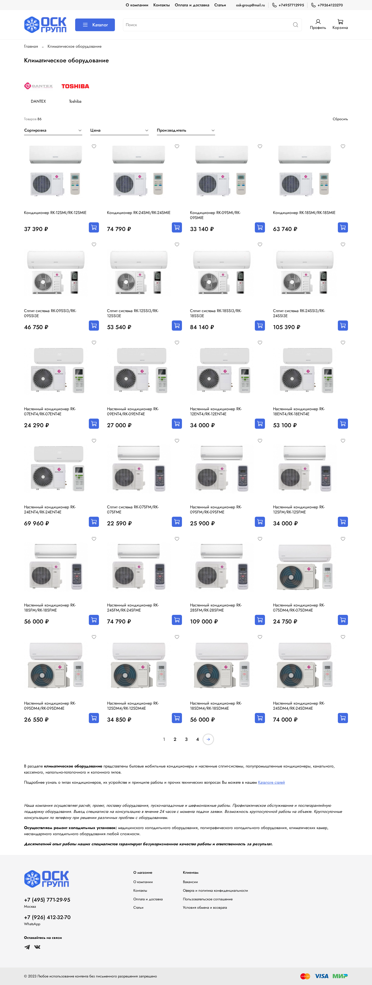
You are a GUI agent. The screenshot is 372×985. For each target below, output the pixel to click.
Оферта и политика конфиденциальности (215, 890)
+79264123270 (330, 5)
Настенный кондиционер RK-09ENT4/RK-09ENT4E (133, 411)
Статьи (220, 5)
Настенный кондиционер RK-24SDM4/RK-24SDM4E (299, 705)
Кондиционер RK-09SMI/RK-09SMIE (215, 215)
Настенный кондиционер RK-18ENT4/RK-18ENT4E (299, 411)
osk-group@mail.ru (250, 5)
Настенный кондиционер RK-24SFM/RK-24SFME (133, 607)
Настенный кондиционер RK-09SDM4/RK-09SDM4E (50, 705)
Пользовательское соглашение (208, 899)
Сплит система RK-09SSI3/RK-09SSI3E (50, 313)
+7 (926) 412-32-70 (47, 917)
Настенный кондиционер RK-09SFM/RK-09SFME (216, 509)
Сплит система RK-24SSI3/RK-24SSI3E (299, 313)
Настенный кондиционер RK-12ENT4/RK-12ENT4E (216, 411)
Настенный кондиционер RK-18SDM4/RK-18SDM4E (216, 705)
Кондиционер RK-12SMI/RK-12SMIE (55, 213)
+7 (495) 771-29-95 (47, 900)
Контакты (161, 5)
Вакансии (190, 881)
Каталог (100, 25)
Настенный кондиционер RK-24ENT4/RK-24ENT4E (50, 509)
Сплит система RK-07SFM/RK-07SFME (133, 509)
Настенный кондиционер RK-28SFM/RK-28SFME (216, 607)
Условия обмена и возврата (205, 907)
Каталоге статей (271, 782)
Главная (31, 46)
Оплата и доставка (192, 5)
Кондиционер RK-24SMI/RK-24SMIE (139, 213)
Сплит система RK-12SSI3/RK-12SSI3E (132, 313)
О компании (137, 5)
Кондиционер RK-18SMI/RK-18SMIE (304, 213)
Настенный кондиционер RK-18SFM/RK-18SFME (50, 607)
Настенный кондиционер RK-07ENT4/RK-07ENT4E (50, 411)
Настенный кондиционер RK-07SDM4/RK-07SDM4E (299, 607)
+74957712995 (291, 5)
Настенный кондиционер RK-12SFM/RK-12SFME (299, 509)
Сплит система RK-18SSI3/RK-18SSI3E (215, 313)
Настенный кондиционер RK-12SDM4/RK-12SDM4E (133, 705)
